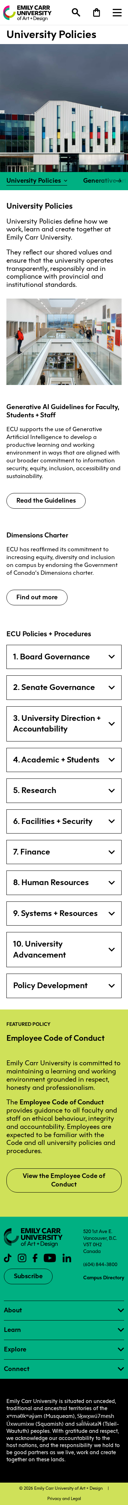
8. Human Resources (51, 882)
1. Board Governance (51, 657)
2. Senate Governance (54, 687)
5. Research (34, 790)
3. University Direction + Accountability (57, 723)
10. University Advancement (39, 949)
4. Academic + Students (56, 760)
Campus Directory (103, 1277)
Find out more (37, 597)
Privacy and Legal (64, 1498)
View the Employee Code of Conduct (64, 1180)
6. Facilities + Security (52, 821)
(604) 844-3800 (100, 1264)
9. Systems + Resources (55, 913)
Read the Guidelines (46, 500)
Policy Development (50, 985)
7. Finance (31, 852)
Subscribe (28, 1276)
